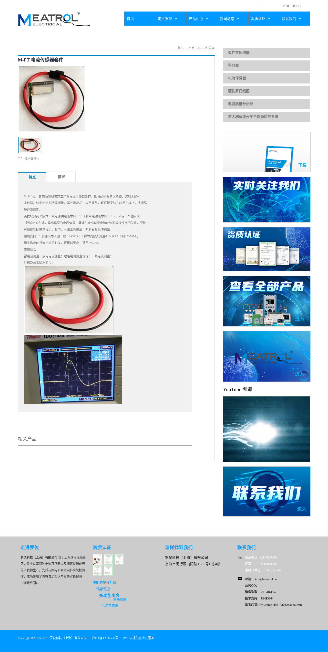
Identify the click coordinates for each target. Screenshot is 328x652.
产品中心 (194, 48)
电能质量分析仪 (240, 104)
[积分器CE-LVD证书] (97, 567)
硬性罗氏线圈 (239, 91)
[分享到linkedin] (266, 3)
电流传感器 (237, 78)
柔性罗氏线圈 (239, 53)
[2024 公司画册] (97, 556)
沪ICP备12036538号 (105, 638)
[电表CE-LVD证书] (108, 556)
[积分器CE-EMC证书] (108, 567)
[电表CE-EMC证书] (119, 556)
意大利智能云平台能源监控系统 (253, 117)
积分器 (209, 48)
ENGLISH (291, 6)
